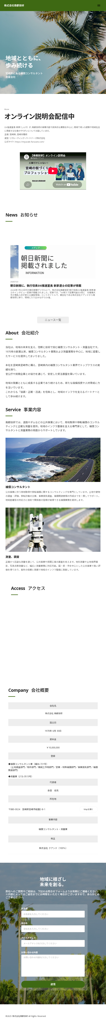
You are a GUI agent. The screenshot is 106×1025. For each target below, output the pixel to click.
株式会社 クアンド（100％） (53, 848)
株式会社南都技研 (14, 5)
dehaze (98, 5)
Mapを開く (88, 809)
